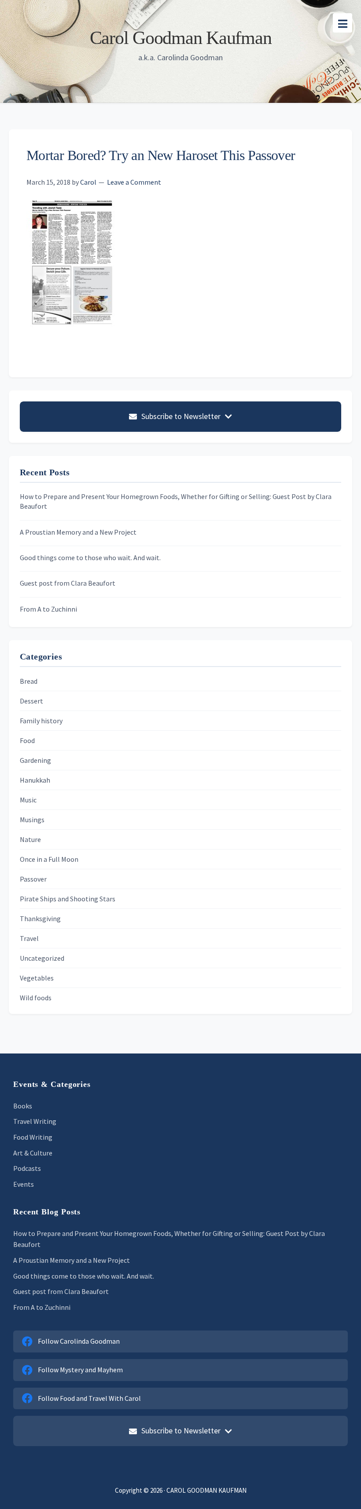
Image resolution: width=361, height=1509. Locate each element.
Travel (29, 938)
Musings (32, 819)
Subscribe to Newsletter (181, 416)
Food (27, 740)
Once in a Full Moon (49, 859)
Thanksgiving (40, 918)
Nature (30, 839)
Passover (33, 879)
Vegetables (37, 977)
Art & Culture (32, 1152)
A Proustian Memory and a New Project (78, 532)
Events (23, 1184)
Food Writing (32, 1137)
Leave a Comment (134, 182)
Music (28, 799)
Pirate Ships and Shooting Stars (67, 898)
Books (22, 1105)
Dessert (31, 700)
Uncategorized (42, 958)
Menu (342, 23)
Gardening (35, 760)
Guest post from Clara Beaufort (67, 583)
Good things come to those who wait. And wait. (90, 557)
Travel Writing (34, 1121)
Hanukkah (35, 780)
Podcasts (27, 1168)
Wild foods (36, 997)
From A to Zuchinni (48, 609)
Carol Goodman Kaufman (181, 38)
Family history (41, 720)
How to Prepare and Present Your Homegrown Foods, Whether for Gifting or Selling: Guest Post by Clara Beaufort (176, 501)
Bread (28, 681)
